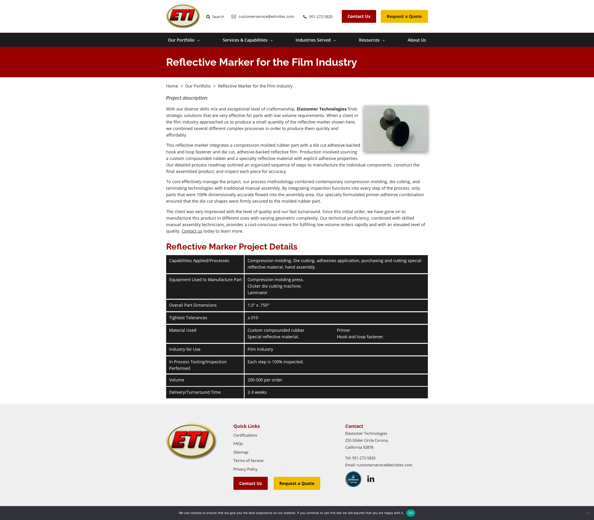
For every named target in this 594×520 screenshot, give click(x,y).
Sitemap (240, 452)
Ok (411, 513)
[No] (588, 513)
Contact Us (359, 16)
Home (172, 86)
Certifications (245, 435)
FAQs (238, 443)
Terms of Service (248, 460)
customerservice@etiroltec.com (384, 465)
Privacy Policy (245, 469)
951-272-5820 (363, 458)
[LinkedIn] (370, 479)
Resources (369, 40)
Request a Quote (404, 16)
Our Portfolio (181, 40)
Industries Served (313, 40)
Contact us (192, 231)
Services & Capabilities (245, 40)
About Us (417, 40)
